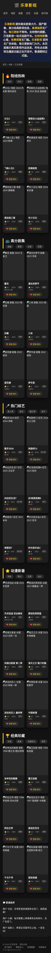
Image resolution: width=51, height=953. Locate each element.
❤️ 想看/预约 (11, 130)
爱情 (19, 246)
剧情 (30, 81)
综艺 (28, 13)
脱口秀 (32, 411)
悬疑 (9, 246)
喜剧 (40, 81)
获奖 (43, 741)
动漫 (36, 13)
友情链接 (31, 947)
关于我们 (8, 947)
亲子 (43, 411)
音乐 (21, 411)
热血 (9, 576)
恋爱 (30, 576)
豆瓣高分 (31, 741)
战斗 (40, 576)
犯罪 (40, 246)
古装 (30, 246)
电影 (13, 13)
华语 (9, 741)
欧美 (19, 741)
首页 (5, 13)
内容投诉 (42, 947)
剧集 (20, 13)
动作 (9, 81)
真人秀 (10, 411)
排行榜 (44, 13)
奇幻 (19, 576)
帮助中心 (19, 947)
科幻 (19, 81)
